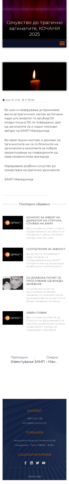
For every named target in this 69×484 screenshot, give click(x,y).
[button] (62, 43)
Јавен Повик (36, 312)
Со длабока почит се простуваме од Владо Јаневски (44, 281)
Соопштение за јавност (46, 249)
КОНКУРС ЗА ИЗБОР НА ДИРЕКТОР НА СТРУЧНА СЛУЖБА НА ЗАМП (44, 220)
